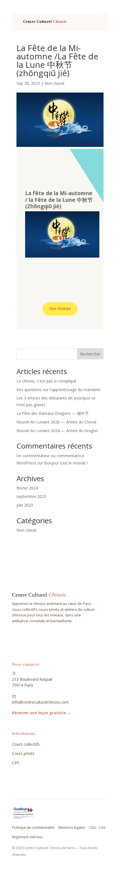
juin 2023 (24, 505)
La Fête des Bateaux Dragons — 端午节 (52, 413)
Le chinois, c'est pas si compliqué (46, 381)
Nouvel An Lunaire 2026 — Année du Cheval (56, 422)
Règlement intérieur (27, 837)
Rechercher (90, 354)
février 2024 (27, 488)
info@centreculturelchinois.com (40, 702)
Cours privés (23, 753)
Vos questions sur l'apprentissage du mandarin (58, 389)
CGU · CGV (97, 827)
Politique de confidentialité (33, 827)
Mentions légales (71, 827)
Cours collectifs (26, 744)
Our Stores (60, 308)
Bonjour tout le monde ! (66, 463)
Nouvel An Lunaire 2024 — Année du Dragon (57, 430)
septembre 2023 (31, 496)
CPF (15, 763)
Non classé (54, 83)
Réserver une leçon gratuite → (41, 712)
